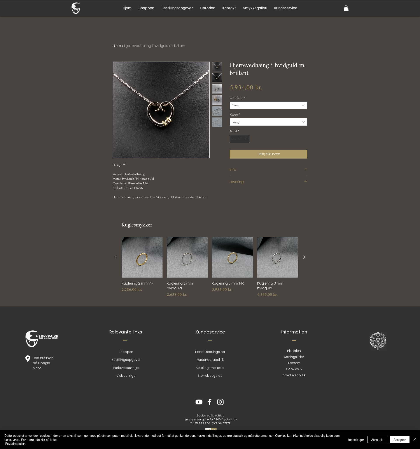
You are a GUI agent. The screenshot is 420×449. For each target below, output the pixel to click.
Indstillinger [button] (356, 439)
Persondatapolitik (210, 359)
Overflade (237, 98)
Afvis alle (377, 439)
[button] (346, 8)
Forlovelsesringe (126, 368)
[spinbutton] (240, 139)
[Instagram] (220, 402)
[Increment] (246, 139)
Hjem (117, 45)
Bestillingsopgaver (126, 359)
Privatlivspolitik (15, 443)
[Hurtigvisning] (142, 257)
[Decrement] (233, 139)
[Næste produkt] (304, 257)
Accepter (400, 439)
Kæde (235, 114)
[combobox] (268, 105)
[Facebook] (209, 402)
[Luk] (414, 439)
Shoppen (126, 352)
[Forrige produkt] (115, 257)
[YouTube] (199, 402)
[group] (210, 270)
